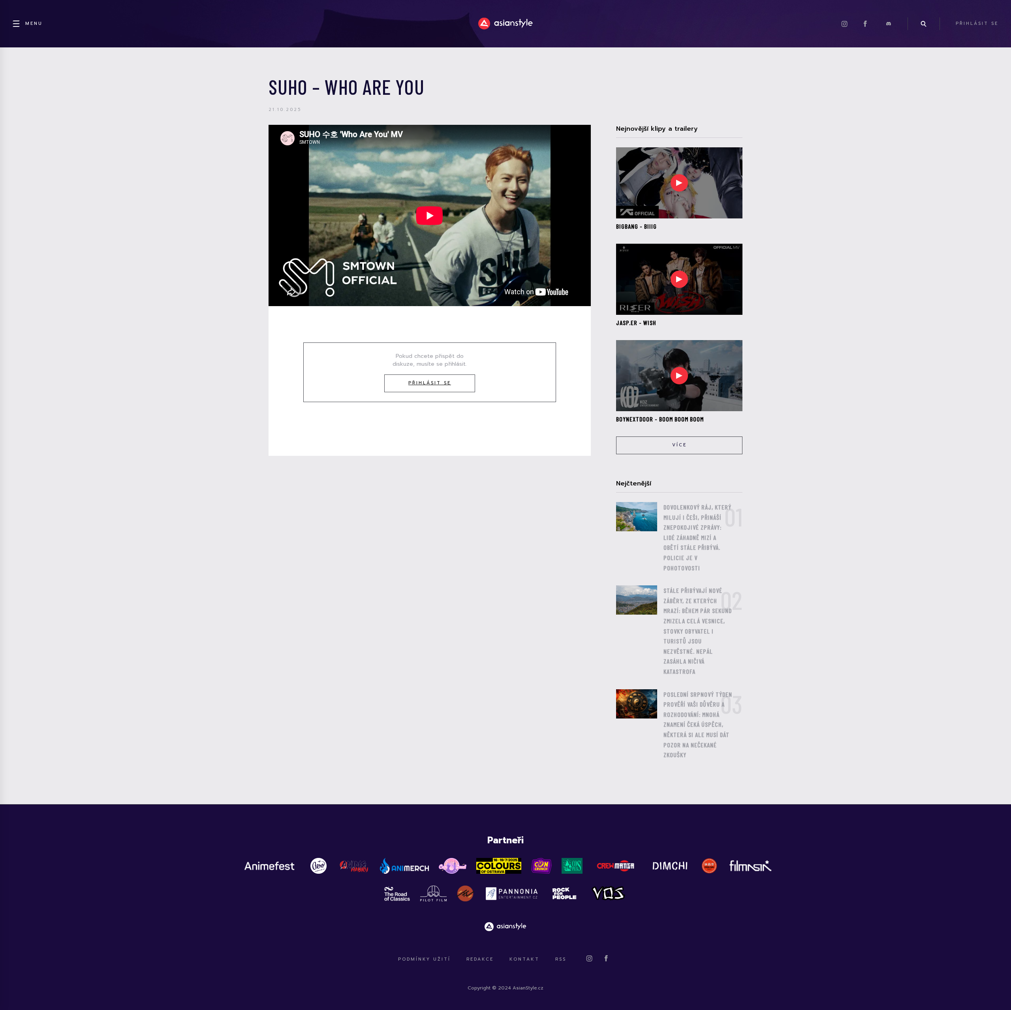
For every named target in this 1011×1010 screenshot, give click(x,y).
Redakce (480, 959)
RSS (560, 959)
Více (679, 445)
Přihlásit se (429, 383)
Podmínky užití (424, 959)
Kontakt (524, 959)
